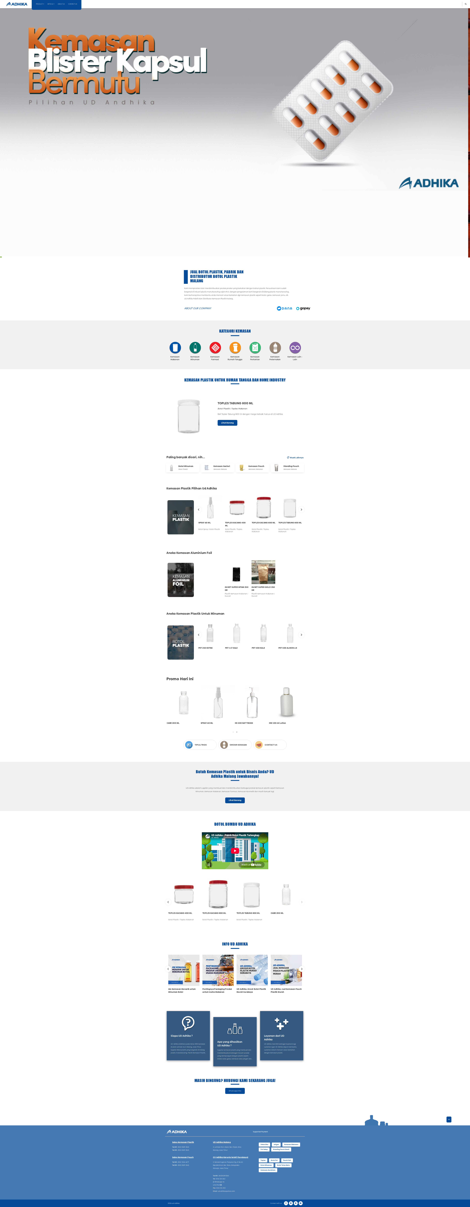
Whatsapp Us (219, 1182)
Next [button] (302, 510)
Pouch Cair (287, 1160)
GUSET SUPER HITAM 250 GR (236, 588)
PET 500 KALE (258, 648)
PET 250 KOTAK (205, 648)
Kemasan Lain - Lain (295, 358)
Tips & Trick (201, 744)
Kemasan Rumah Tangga (235, 358)
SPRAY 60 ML (204, 522)
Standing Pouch (291, 466)
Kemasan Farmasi (215, 358)
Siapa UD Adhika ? (182, 1036)
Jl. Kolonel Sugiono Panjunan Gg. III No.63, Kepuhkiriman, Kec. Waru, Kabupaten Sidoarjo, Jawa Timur (228, 1165)
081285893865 (224, 1176)
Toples (263, 1160)
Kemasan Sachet (221, 466)
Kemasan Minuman (195, 358)
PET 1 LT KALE (231, 648)
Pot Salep (264, 1149)
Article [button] (50, 4)
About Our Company (197, 308)
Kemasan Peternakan (275, 358)
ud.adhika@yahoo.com (226, 1191)
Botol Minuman (185, 466)
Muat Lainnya (296, 457)
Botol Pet (274, 1160)
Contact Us (72, 4)
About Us (61, 4)
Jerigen (276, 1144)
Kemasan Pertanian (255, 358)
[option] (235, 415)
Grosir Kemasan (238, 744)
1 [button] (233, 732)
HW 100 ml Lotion (277, 723)
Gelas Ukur (264, 1144)
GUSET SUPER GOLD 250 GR (263, 588)
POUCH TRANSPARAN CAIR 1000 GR (244, 402)
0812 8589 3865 (183, 1147)
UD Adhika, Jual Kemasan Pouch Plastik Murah (286, 990)
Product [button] (39, 4)
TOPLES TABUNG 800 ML (290, 522)
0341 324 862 (220, 1179)
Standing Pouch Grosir (281, 1149)
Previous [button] (199, 510)
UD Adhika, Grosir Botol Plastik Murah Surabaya (251, 990)
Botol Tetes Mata (283, 1165)
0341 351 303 (221, 1188)
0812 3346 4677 (183, 1162)
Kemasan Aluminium (268, 1170)
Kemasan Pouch (256, 466)
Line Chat (216, 1185)
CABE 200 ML (173, 723)
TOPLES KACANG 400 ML (235, 524)
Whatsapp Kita (235, 1091)
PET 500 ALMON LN (287, 648)
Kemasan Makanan (175, 358)
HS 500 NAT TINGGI (244, 723)
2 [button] (237, 732)
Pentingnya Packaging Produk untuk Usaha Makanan (217, 990)
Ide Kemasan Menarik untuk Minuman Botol (182, 990)
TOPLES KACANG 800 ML (264, 522)
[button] (465, 4)
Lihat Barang (227, 424)
